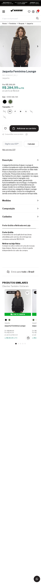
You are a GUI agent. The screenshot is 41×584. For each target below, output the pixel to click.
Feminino (12, 23)
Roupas (21, 23)
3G (4, 117)
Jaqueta (30, 23)
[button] (37, 46)
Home (4, 23)
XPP (4, 111)
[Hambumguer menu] (3, 11)
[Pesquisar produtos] (37, 18)
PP (10, 111)
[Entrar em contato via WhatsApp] (37, 579)
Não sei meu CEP (8, 150)
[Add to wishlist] (5, 128)
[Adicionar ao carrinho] (28, 338)
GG (31, 111)
